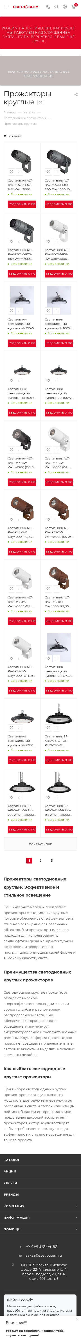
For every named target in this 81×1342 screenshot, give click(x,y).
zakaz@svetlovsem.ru (44, 1255)
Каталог (12, 1160)
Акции (10, 1171)
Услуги (10, 1183)
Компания (14, 1206)
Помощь (12, 1229)
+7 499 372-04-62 (41, 1247)
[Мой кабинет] (65, 7)
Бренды (11, 1194)
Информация (17, 1217)
